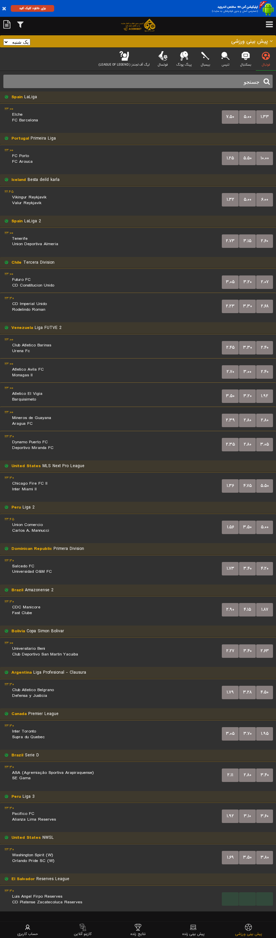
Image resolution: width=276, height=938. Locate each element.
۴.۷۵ (247, 486)
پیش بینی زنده (193, 933)
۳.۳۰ (247, 306)
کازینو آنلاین (83, 933)
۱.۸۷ (264, 609)
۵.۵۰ (247, 158)
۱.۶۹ (230, 857)
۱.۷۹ (230, 692)
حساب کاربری (28, 933)
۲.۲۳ (230, 306)
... (230, 899)
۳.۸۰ (265, 857)
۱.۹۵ (265, 733)
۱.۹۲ (264, 396)
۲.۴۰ (265, 347)
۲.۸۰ (247, 420)
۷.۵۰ (230, 117)
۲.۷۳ (230, 241)
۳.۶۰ (265, 816)
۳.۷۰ (247, 733)
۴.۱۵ (247, 609)
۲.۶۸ (265, 306)
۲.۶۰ (264, 241)
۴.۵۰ (265, 692)
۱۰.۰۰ (265, 158)
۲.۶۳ (265, 651)
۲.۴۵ (230, 347)
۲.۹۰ (230, 609)
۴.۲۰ (265, 568)
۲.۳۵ (230, 444)
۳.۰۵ (230, 282)
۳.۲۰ (247, 282)
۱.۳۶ (230, 486)
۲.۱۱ (230, 775)
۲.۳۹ (230, 420)
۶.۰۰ (264, 199)
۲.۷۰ (230, 372)
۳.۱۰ (247, 816)
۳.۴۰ (247, 568)
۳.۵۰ (230, 396)
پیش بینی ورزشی (248, 933)
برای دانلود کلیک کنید (32, 8)
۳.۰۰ (247, 372)
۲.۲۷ (230, 651)
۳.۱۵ (247, 241)
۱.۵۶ (230, 527)
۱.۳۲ (230, 199)
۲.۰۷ (265, 282)
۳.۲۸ (247, 692)
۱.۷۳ (230, 568)
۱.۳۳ (265, 117)
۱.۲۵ (230, 158)
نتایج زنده (138, 933)
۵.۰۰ (247, 117)
